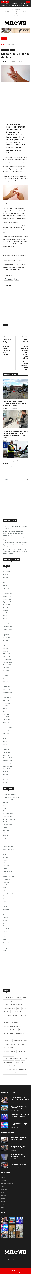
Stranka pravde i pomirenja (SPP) (12, 1058)
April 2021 (6, 747)
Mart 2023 (6, 684)
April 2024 (6, 648)
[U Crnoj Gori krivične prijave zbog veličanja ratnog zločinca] (5, 1100)
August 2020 (6, 769)
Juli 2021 (5, 739)
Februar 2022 (6, 719)
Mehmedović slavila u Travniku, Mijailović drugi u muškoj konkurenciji (14, 539)
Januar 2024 (6, 656)
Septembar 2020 (7, 766)
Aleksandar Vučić (21, 997)
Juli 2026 (5, 574)
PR (4, 898)
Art (4, 805)
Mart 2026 (6, 585)
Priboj (4, 901)
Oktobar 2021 (7, 730)
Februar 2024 (6, 654)
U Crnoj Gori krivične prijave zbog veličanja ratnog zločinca (15, 527)
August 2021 (6, 736)
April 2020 (6, 780)
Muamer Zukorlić (20, 1033)
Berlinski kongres (8, 813)
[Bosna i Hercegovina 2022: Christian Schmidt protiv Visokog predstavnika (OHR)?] (5, 1157)
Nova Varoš (6, 882)
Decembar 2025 (7, 593)
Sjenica (5, 920)
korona (15, 1030)
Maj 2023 (5, 678)
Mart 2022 (6, 717)
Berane (5, 811)
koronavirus (22, 1030)
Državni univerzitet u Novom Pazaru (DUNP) (15, 1015)
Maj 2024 (5, 645)
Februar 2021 (6, 752)
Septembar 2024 (7, 635)
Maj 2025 (5, 613)
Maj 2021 (5, 744)
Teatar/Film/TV (7, 928)
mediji (11, 1033)
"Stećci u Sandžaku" (8, 800)
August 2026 (6, 572)
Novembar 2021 (7, 728)
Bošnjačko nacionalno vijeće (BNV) (13, 1004)
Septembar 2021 (7, 733)
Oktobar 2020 (7, 763)
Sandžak (5, 917)
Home (3, 44)
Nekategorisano (7, 879)
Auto (4, 808)
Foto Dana (6, 835)
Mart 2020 (6, 782)
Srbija (4, 926)
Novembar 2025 (7, 596)
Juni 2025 (5, 610)
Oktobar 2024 (7, 632)
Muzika (5, 874)
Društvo (5, 827)
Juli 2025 (5, 607)
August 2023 (6, 670)
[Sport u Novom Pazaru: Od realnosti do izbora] (5, 1140)
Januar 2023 (6, 689)
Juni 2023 (5, 676)
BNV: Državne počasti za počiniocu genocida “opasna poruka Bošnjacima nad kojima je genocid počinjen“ (15, 551)
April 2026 (6, 583)
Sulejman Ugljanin (9, 1062)
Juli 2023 (5, 673)
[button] (27, 2)
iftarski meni (14, 1022)
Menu (4, 38)
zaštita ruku (16, 325)
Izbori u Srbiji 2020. (8, 846)
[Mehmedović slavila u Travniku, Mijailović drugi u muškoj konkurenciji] (5, 1117)
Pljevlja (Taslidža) (8, 893)
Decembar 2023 (7, 659)
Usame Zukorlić (8, 1065)
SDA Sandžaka (21, 1051)
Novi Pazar (6, 885)
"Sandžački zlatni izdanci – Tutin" (12, 797)
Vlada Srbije (17, 1065)
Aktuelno (5, 802)
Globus (5, 838)
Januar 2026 (6, 591)
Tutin (4, 934)
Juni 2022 (5, 708)
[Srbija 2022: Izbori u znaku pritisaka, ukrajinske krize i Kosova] (5, 1148)
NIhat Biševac (7, 1037)
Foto (4, 833)
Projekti (5, 906)
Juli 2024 (5, 640)
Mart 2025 (6, 618)
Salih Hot (6, 1051)
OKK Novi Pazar (18, 1040)
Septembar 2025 (7, 602)
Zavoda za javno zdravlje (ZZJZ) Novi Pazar (15, 1069)
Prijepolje (5, 904)
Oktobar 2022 (7, 697)
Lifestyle (5, 868)
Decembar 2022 (7, 692)
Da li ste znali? (7, 824)
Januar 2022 (6, 722)
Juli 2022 (5, 706)
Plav (4, 890)
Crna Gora (6, 822)
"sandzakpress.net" (9, 997)
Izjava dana (6, 852)
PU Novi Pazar (21, 1044)
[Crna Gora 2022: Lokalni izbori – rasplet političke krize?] (5, 1165)
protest (13, 1044)
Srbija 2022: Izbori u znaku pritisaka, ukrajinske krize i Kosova (18, 1147)
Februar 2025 (6, 621)
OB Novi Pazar (8, 1040)
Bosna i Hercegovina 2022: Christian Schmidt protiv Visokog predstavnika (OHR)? (19, 1156)
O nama (7, 11)
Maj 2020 (5, 777)
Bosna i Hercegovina (9, 819)
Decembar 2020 (7, 758)
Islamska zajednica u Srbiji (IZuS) (12, 1026)
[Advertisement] (15, 105)
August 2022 (6, 703)
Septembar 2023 (7, 667)
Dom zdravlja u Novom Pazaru (20, 1012)
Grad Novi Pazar (18, 1019)
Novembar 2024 (7, 629)
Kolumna (5, 857)
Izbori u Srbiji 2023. (8, 849)
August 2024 (6, 637)
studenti (26, 1058)
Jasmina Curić (7, 1030)
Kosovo (6, 1033)
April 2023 (6, 681)
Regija (4, 912)
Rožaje (5, 915)
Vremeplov (6, 942)
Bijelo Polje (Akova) (8, 816)
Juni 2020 (5, 774)
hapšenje (6, 1022)
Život (4, 950)
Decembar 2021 (7, 725)
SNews (4, 61)
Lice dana (6, 865)
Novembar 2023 (7, 662)
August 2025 (6, 604)
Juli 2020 (5, 771)
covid (18, 1008)
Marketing (23, 11)
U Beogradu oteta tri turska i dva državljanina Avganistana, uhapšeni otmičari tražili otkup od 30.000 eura (15, 545)
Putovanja (6, 909)
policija (26, 1040)
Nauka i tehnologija (8, 876)
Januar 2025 (6, 624)
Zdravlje (12, 49)
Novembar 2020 (7, 760)
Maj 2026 (5, 580)
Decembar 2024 (7, 626)
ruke (10, 325)
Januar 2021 (6, 755)
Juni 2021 (5, 741)
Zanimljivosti (10, 44)
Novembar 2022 (7, 695)
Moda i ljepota (7, 871)
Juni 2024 (5, 643)
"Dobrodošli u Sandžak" (9, 794)
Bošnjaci (19, 1001)
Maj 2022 (5, 711)
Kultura (5, 863)
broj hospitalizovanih (9, 1008)
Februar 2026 (6, 588)
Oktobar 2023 (7, 665)
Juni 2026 (5, 577)
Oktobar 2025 (7, 599)
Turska (5, 931)
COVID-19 (24, 1008)
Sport (4, 923)
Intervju (5, 844)
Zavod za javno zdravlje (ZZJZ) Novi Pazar (15, 1073)
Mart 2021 (6, 749)
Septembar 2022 (7, 700)
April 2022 (6, 714)
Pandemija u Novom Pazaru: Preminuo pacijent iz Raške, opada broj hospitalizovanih (14, 403)
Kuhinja (5, 860)
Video (4, 939)
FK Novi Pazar (7, 1019)
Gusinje (5, 841)
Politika (5, 896)
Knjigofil (5, 854)
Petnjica (5, 887)
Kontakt (16, 13)
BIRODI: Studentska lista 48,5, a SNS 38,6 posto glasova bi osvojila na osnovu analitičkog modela (14, 533)
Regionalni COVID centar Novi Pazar (13, 1048)
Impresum (15, 11)
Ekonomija (6, 830)
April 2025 (6, 615)
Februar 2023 (6, 687)
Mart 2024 (6, 651)
